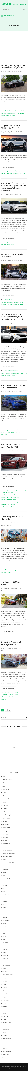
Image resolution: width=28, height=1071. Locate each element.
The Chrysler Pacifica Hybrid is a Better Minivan (13, 386)
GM (3, 888)
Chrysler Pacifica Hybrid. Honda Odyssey (12, 302)
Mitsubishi (5, 959)
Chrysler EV (20, 171)
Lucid (4, 939)
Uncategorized (7, 1038)
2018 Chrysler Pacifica (11, 692)
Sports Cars (6, 1013)
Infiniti (4, 904)
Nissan (4, 968)
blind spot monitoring (7, 497)
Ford (4, 882)
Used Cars (5, 1048)
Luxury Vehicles (7, 943)
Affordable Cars (7, 780)
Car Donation (6, 827)
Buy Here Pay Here (8, 815)
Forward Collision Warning (8, 499)
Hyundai (5, 901)
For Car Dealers (7, 879)
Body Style (5, 805)
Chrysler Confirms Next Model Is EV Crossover (11, 126)
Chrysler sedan (5, 244)
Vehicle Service (7, 1051)
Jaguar (4, 907)
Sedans (5, 1006)
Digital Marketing (7, 856)
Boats (4, 802)
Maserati (5, 949)
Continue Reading (8, 107)
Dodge (4, 859)
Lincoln (4, 936)
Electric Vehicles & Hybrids (10, 863)
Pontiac (5, 984)
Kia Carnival (10, 304)
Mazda (4, 952)
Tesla (4, 1032)
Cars (9, 570)
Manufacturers (7, 946)
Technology (6, 1026)
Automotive (6, 789)
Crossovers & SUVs (8, 850)
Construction (6, 843)
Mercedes (5, 955)
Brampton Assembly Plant (16, 111)
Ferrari (4, 872)
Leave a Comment (7, 525)
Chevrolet (5, 837)
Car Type (5, 834)
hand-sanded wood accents (9, 502)
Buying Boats (6, 818)
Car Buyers (6, 824)
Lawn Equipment (7, 930)
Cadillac (5, 821)
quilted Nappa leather (7, 507)
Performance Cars (8, 975)
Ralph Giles (16, 173)
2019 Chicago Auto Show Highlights (12, 517)
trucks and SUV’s (6, 572)
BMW (4, 796)
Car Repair (6, 831)
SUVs (13, 375)
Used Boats (6, 1045)
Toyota (5, 1035)
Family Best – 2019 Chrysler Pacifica (13, 583)
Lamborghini (6, 920)
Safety (9, 375)
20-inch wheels (5, 492)
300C (6, 111)
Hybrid (8, 432)
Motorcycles (6, 962)
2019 (6, 570)
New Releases (6, 965)
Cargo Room (8, 300)
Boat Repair (6, 799)
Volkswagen (6, 1054)
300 (12, 492)
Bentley (5, 792)
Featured (5, 869)
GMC (4, 891)
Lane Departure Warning (8, 504)
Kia (3, 914)
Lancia (4, 923)
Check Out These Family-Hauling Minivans (12, 643)
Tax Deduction (7, 1022)
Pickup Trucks (6, 978)
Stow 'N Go (4, 435)
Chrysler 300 (14, 242)
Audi (4, 786)
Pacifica (18, 432)
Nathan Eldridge (7, 71)
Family (3, 432)
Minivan (13, 432)
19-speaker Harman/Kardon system (15, 490)
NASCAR (8, 116)
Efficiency (19, 430)
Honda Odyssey (15, 373)
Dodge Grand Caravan (11, 371)
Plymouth (5, 981)
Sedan (13, 116)
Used (4, 1042)
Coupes (5, 847)
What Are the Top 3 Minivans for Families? (13, 255)
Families (3, 304)
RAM (4, 991)
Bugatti (5, 808)
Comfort (13, 430)
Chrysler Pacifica (6, 697)
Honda (14, 697)
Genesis (5, 885)
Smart (4, 1010)
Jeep (4, 911)
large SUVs (24, 373)
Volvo (4, 1058)
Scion (4, 1003)
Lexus (4, 933)
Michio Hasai (6, 323)
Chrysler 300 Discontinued (8, 113)
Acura (4, 776)
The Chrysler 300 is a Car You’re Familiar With (12, 445)
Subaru (4, 1019)
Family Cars (6, 866)
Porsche (5, 987)
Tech (21, 304)
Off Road (5, 971)
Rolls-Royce (6, 1000)
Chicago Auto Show (17, 570)
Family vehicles (5, 373)
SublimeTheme (21, 1066)
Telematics (6, 1029)
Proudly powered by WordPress (14, 1068)
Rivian (4, 997)
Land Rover (6, 927)
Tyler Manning (6, 132)
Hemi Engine (20, 113)
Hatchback (6, 895)
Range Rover (6, 994)
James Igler (6, 194)
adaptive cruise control (8, 495)
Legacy (3, 116)
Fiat (4, 875)
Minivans (16, 304)
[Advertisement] (14, 46)
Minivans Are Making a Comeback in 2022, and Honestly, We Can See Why (12, 316)
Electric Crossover (6, 173)
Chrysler (7, 242)
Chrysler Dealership (10, 171)
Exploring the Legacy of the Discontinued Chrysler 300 (13, 66)
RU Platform (23, 173)
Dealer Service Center (9, 853)
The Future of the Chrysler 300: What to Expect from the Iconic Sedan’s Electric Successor (13, 187)
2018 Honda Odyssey (7, 694)
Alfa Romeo (6, 783)
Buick (4, 812)
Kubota (5, 917)
